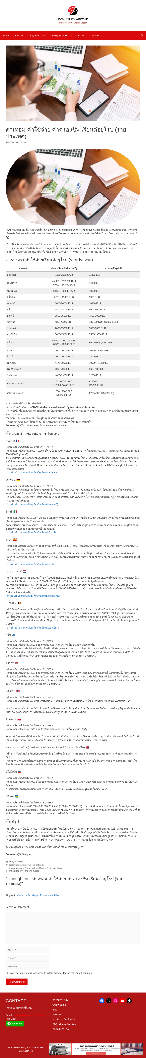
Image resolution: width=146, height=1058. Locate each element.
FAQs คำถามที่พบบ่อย (64, 1024)
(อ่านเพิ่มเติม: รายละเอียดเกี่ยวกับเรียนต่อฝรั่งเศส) (32, 472)
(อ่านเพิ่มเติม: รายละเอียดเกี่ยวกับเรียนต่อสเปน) (30, 564)
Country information (60, 35)
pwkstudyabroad (27, 865)
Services (95, 35)
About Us (19, 35)
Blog (54, 1009)
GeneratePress (26, 1051)
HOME (6, 35)
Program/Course (37, 35)
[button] (142, 35)
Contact (82, 35)
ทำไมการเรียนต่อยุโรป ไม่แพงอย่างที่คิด (38, 895)
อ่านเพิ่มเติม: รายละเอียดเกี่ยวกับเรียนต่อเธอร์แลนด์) (34, 596)
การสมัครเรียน (60, 1000)
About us (57, 1014)
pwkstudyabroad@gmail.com (29, 1015)
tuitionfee (40, 865)
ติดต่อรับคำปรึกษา (62, 1029)
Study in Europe (16, 862)
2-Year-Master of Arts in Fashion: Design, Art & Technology (35, 868)
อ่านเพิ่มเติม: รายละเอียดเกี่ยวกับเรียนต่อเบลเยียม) (33, 627)
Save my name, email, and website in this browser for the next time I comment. (51, 973)
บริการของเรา (59, 1004)
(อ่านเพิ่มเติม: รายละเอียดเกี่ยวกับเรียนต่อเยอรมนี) (32, 504)
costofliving (14, 865)
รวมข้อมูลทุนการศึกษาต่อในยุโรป (24, 871)
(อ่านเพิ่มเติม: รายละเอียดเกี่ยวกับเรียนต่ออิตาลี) (31, 532)
